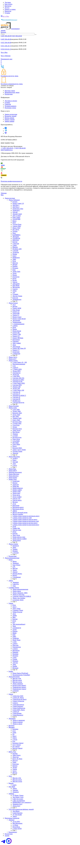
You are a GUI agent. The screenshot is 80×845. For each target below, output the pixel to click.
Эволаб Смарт (17, 214)
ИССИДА (15, 229)
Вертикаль (16, 650)
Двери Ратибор (14, 406)
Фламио (15, 551)
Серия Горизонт (17, 706)
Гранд (14, 256)
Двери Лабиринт (14, 200)
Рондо (14, 446)
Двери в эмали (17, 724)
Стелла (14, 739)
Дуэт (14, 305)
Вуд (13, 622)
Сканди (15, 289)
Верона (14, 483)
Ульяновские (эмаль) (19, 689)
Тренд (14, 607)
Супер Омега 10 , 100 (19, 362)
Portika (11, 671)
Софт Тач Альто (17, 799)
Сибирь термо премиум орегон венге (24, 519)
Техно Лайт (16, 415)
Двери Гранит (13, 303)
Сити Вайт (16, 441)
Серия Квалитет (17, 715)
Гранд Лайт (16, 420)
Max (2, 195)
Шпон (14, 561)
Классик (15, 298)
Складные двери (18, 600)
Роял (14, 270)
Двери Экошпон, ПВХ (20, 593)
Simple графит (17, 490)
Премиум (15, 545)
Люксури (15, 757)
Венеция (15, 668)
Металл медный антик (19, 512)
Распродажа (9, 94)
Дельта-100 (16, 388)
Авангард (15, 484)
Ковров (11, 783)
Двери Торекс (13, 360)
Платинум (15, 277)
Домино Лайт (17, 418)
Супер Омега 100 (18, 390)
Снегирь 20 (16, 392)
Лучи (14, 504)
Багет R (15, 760)
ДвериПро (12, 718)
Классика (15, 764)
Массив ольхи (17, 680)
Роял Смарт (16, 217)
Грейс (14, 732)
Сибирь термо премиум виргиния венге (25, 525)
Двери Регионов (14, 676)
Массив (15, 568)
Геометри (15, 638)
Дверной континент (15, 472)
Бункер (14, 201)
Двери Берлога (13, 476)
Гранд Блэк (16, 439)
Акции (7, 835)
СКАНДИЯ (16, 219)
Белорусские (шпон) (19, 685)
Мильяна (12, 727)
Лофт (14, 259)
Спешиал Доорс (17, 610)
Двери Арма (13, 408)
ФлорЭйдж (16, 827)
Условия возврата (10, 106)
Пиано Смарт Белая (19, 318)
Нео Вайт (15, 442)
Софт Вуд (15, 584)
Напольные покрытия (12, 818)
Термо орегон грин (18, 537)
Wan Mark (12, 786)
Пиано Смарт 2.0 (18, 203)
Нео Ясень (16, 432)
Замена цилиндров (11, 114)
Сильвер (15, 294)
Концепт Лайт (17, 413)
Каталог (3, 32)
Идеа (14, 605)
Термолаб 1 (16, 210)
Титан (14, 629)
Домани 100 (16, 387)
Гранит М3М (16, 308)
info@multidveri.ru (7, 150)
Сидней (15, 435)
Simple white (16, 491)
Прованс (15, 661)
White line (15, 486)
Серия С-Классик (18, 701)
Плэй (14, 526)
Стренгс (15, 649)
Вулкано (15, 268)
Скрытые (15, 690)
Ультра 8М (15, 313)
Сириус (15, 643)
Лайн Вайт (16, 284)
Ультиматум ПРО (18, 380)
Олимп (14, 659)
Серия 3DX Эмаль (18, 710)
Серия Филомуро (18, 704)
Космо (14, 280)
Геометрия (15, 352)
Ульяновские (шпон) (19, 687)
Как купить (8, 4)
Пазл (14, 233)
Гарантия (8, 104)
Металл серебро (17, 514)
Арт (13, 292)
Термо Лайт (16, 271)
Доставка (8, 2)
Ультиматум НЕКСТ (19, 395)
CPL (13, 566)
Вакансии (8, 11)
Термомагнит (16, 299)
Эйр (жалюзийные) (18, 624)
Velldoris (11, 793)
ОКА (10, 776)
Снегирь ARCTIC (18, 378)
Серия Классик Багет (19, 699)
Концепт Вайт (17, 448)
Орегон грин (16, 530)
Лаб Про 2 (15, 207)
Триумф (15, 462)
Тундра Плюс (16, 224)
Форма (14, 254)
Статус (14, 465)
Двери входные (10, 198)
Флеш (14, 532)
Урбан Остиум (17, 612)
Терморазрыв (16, 322)
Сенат (14, 657)
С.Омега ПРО (17, 369)
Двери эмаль (16, 591)
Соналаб (15, 250)
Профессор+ (16, 401)
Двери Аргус (13, 357)
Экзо (14, 614)
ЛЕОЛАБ (15, 236)
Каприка (15, 729)
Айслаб (14, 212)
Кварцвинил (13, 832)
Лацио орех (16, 493)
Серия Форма (16, 713)
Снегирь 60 (16, 399)
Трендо (14, 282)
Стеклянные (16, 577)
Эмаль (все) (16, 806)
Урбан (14, 291)
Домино (15, 434)
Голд (14, 731)
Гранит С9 (15, 336)
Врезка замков (9, 118)
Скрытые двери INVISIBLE (21, 596)
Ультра (14, 769)
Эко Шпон (16, 811)
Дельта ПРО (16, 371)
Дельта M (15, 374)
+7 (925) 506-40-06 (19, 148)
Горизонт (15, 341)
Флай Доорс (16, 640)
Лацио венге (16, 540)
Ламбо (14, 615)
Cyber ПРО (16, 376)
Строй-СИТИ (17, 828)
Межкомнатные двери (12, 92)
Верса (14, 221)
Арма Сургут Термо (19, 449)
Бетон (14, 278)
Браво (10, 559)
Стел (14, 366)
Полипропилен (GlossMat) (21, 675)
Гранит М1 (16, 332)
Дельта (14, 767)
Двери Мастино (14, 474)
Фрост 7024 (16, 228)
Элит (14, 463)
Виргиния (15, 505)
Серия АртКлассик (18, 708)
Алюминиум (16, 628)
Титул (14, 771)
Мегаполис (16, 287)
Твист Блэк (16, 535)
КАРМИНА (16, 235)
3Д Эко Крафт (17, 814)
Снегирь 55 (16, 394)
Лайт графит (16, 343)
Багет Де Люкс (17, 759)
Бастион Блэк (16, 437)
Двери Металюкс (14, 456)
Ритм (14, 261)
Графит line (16, 528)
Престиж (15, 645)
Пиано (14, 275)
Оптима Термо (17, 451)
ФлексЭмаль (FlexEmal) (20, 673)
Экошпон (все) (17, 804)
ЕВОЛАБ (15, 240)
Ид (13, 734)
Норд (14, 222)
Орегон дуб (16, 498)
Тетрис (14, 427)
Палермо (15, 654)
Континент (16, 339)
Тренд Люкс (16, 608)
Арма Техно (16, 430)
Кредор (14, 242)
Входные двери (10, 90)
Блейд (14, 785)
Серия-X (15, 367)
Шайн (14, 633)
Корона (14, 766)
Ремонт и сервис (10, 9)
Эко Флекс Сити (17, 797)
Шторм (14, 264)
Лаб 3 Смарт (16, 215)
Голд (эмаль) (16, 745)
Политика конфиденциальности (11, 181)
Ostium (11, 603)
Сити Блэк (16, 425)
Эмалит (15, 572)
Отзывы (7, 13)
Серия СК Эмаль (18, 697)
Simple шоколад (17, 488)
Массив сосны (17, 682)
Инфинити (16, 257)
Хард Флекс (16, 565)
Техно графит (17, 497)
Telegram (4, 193)
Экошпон (15, 563)
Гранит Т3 (15, 311)
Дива (14, 664)
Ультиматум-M (17, 381)
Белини (14, 753)
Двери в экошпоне (18, 720)
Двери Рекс (12, 469)
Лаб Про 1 (15, 205)
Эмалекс (15, 790)
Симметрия (16, 353)
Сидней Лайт (16, 423)
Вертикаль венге (18, 507)
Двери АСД (12, 359)
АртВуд (15, 458)
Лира (14, 345)
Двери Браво (13, 477)
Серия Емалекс (17, 813)
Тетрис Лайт (16, 411)
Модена (15, 502)
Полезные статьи (10, 108)
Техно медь (16, 495)
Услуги (7, 7)
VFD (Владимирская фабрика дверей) (21, 809)
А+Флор (15, 825)
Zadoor (11, 694)
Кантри (14, 533)
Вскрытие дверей (10, 116)
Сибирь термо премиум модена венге (24, 523)
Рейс (14, 635)
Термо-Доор (13, 479)
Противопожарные (18, 364)
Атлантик (15, 252)
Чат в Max (5, 16)
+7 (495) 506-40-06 (7, 148)
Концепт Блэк (17, 428)
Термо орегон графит (19, 539)
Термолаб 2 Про (17, 208)
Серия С (15, 703)
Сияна (14, 245)
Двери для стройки (18, 598)
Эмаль (14, 570)
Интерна (11, 725)
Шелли (14, 773)
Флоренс (15, 655)
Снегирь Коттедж (18, 402)
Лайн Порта (16, 755)
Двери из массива (18, 594)
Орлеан (14, 231)
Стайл (14, 642)
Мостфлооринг (17, 823)
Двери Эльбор (13, 544)
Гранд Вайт (16, 444)
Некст (14, 736)
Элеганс (15, 662)
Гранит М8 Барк (17, 338)
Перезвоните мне (6, 59)
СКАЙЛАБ (16, 238)
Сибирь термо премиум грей (22, 518)
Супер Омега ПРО (18, 383)
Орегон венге (17, 500)
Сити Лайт (16, 409)
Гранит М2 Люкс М (19, 348)
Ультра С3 (15, 315)
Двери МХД (13, 470)
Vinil (14, 586)
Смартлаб (15, 243)
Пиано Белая (16, 331)
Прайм (14, 666)
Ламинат (11, 820)
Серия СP (15, 711)
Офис (14, 636)
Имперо (15, 247)
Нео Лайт (15, 416)
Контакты (8, 6)
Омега (14, 738)
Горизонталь (16, 647)
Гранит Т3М (16, 334)
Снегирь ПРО (17, 385)
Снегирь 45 (16, 397)
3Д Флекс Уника (17, 795)
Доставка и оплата (11, 101)
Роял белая (16, 310)
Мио (14, 617)
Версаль (15, 263)
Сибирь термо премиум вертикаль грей (25, 521)
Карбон (14, 266)
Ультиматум (16, 373)
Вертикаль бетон (18, 509)
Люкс (14, 547)
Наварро (15, 652)
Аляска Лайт (16, 226)
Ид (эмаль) (16, 746)
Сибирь (15, 325)
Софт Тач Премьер (18, 800)
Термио (14, 549)
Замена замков (9, 121)
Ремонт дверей (10, 119)
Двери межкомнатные (12, 558)
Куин (14, 621)
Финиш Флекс (17, 573)
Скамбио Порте (14, 587)
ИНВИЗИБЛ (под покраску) (21, 802)
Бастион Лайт (17, 421)
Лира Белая (16, 346)
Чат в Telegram (5, 56)
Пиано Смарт (16, 317)
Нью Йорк (15, 285)
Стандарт (15, 552)
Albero (11, 580)
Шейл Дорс (12, 752)
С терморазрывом (18, 324)
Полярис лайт (17, 249)
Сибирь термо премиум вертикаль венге (25, 516)
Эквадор (15, 453)
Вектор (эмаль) (17, 748)
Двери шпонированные (20, 589)
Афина (14, 511)
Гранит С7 (15, 350)
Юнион (14, 631)
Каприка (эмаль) (17, 743)
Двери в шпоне (17, 722)
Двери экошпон (17, 683)
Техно (14, 273)
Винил (14, 575)
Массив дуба (16, 678)
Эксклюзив (16, 320)
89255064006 (9, 20)
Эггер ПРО (16, 821)
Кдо (13, 741)
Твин (14, 626)
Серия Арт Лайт (17, 696)
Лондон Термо (17, 296)
